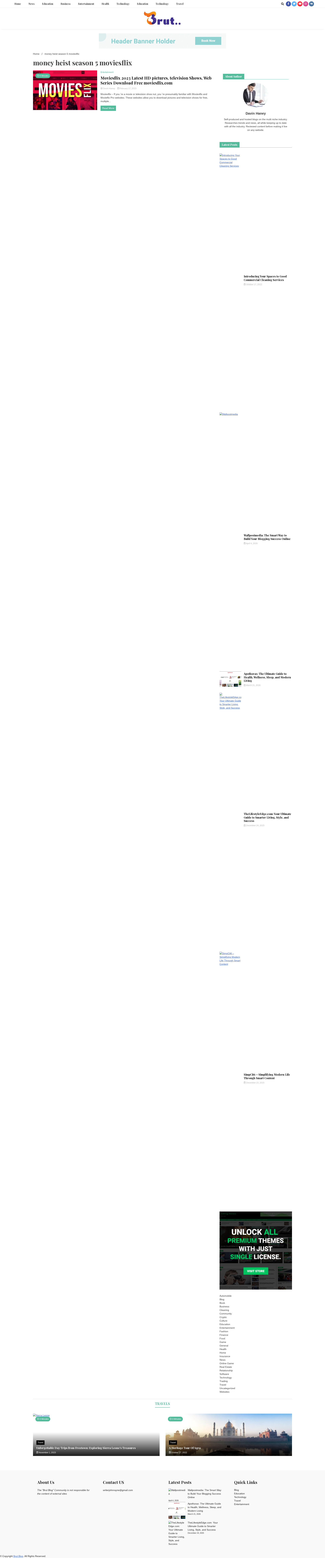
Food (222, 1338)
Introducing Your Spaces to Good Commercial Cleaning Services (265, 278)
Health (105, 3)
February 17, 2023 (127, 88)
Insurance (225, 1356)
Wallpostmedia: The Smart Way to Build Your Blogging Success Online (267, 537)
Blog (222, 1299)
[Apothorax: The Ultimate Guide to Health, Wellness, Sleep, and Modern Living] (176, 1511)
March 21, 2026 (253, 685)
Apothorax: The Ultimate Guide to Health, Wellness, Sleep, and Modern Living (267, 677)
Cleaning (224, 1310)
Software (224, 1374)
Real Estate (226, 1367)
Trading (224, 1381)
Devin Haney (109, 88)
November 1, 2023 (47, 1452)
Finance (224, 1335)
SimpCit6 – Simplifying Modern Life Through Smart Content (267, 1076)
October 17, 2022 (254, 284)
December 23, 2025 (255, 1083)
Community (226, 1313)
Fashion (224, 1331)
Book (222, 1303)
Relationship (226, 1370)
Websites (224, 1391)
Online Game (227, 1363)
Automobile (226, 1295)
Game (223, 1342)
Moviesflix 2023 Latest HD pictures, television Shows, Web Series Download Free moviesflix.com (156, 80)
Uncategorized (227, 1388)
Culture (223, 1320)
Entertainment (86, 3)
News (31, 3)
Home (17, 3)
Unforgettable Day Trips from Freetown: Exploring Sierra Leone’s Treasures (86, 1448)
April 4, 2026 (252, 543)
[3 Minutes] (96, 1415)
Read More (108, 108)
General (224, 1345)
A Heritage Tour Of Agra (185, 1448)
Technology (122, 3)
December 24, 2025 (255, 825)
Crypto (223, 1317)
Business (66, 3)
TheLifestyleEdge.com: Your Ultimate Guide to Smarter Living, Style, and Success (267, 817)
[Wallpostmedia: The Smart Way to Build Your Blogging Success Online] (176, 1492)
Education (47, 3)
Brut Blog (18, 1556)
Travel (179, 3)
